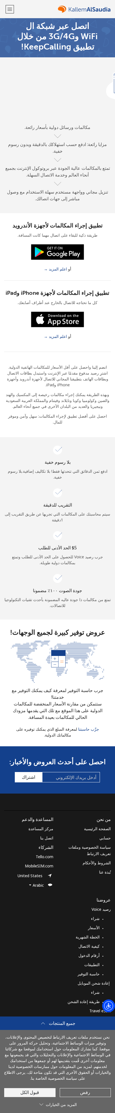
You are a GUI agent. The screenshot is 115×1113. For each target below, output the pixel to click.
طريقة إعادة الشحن (84, 1001)
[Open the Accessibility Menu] (108, 1005)
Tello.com (44, 856)
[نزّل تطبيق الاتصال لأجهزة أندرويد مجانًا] (57, 251)
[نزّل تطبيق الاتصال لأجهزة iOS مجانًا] (57, 319)
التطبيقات (92, 964)
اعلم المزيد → (55, 269)
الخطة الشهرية (88, 937)
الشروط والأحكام (97, 862)
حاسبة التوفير (89, 973)
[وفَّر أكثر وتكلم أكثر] (57, 661)
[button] (10, 9)
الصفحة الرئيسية (97, 828)
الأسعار (94, 927)
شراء (95, 918)
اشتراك (28, 777)
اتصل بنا (46, 838)
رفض (85, 1092)
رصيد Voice (101, 909)
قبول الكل (29, 1092)
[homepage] (63, 9)
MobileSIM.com (39, 866)
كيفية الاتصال (89, 946)
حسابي (105, 838)
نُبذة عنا (105, 872)
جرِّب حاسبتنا (88, 729)
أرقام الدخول (89, 955)
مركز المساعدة (40, 828)
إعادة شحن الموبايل (94, 983)
